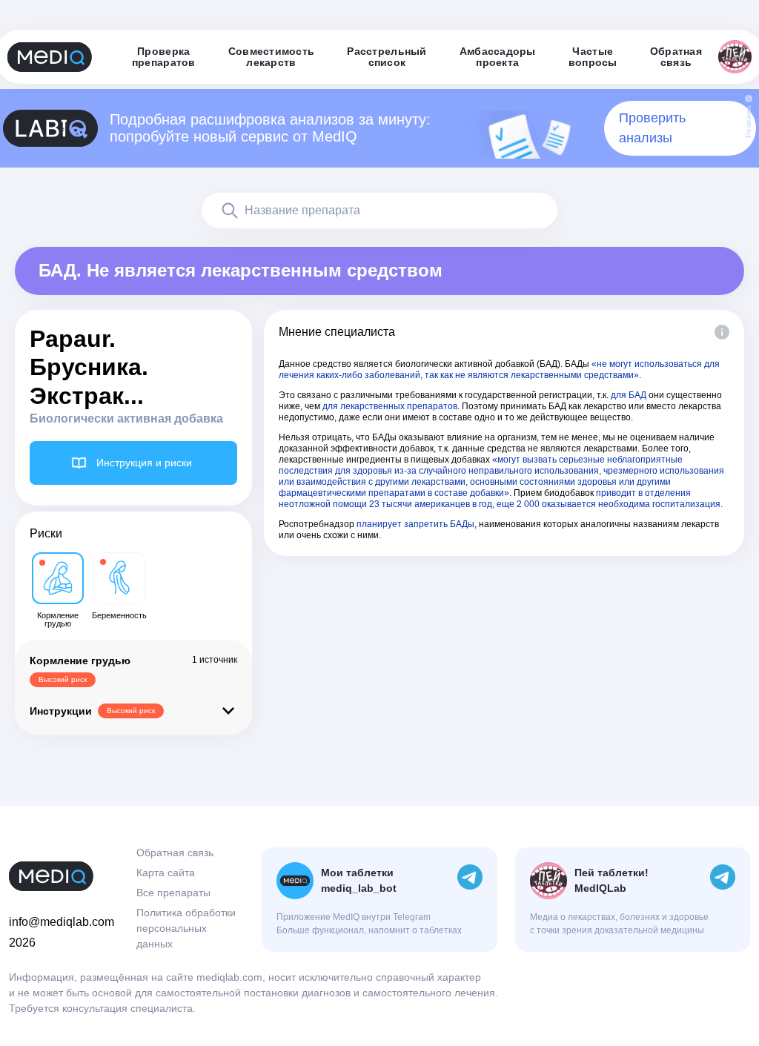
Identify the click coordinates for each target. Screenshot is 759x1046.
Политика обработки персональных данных (186, 928)
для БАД (628, 395)
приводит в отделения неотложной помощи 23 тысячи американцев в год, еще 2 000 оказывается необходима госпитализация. (501, 498)
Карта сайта (165, 872)
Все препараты (173, 892)
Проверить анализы (652, 127)
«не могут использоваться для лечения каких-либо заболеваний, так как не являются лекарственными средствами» (499, 369)
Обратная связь (174, 852)
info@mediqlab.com (61, 922)
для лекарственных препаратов (389, 406)
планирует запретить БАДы (415, 524)
